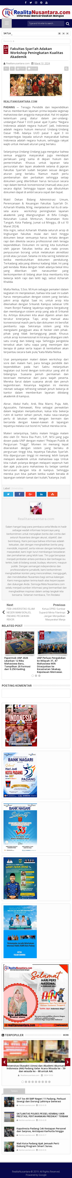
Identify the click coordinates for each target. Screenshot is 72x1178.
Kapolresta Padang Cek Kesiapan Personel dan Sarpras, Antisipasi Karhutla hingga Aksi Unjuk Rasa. (41, 1131)
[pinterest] (41, 2)
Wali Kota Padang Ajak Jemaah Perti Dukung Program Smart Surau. (38, 1145)
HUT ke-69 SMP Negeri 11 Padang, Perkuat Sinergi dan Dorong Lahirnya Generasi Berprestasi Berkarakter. (41, 1101)
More (66, 1035)
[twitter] (30, 2)
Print (21, 68)
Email (33, 68)
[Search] (67, 23)
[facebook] (25, 2)
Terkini (14, 1091)
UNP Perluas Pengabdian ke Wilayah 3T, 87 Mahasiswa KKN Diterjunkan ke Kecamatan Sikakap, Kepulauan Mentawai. (51, 665)
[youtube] (46, 2)
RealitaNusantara (21, 1171)
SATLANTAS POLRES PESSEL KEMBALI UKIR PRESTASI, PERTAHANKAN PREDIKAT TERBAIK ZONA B (42, 1116)
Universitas (17, 488)
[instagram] (36, 2)
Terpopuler (14, 1035)
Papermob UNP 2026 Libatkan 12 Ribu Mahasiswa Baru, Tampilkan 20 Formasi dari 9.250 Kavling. (17, 663)
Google (42, 1175)
